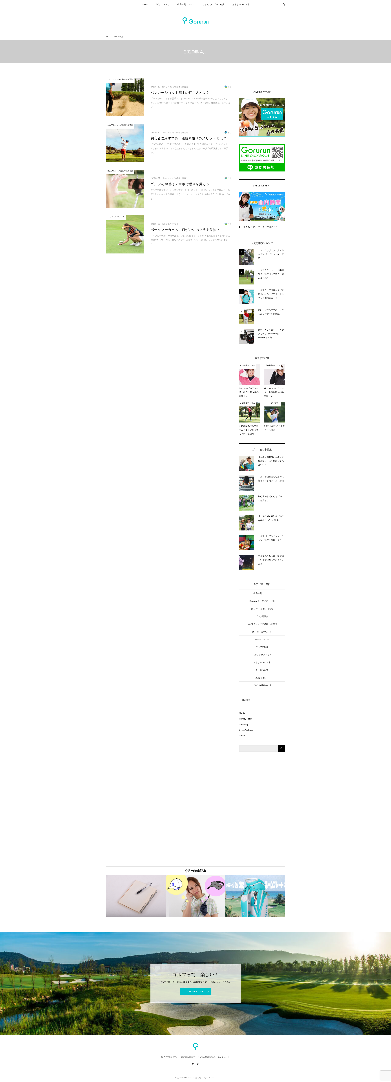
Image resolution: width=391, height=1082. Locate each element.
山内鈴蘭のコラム (185, 4)
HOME (145, 4)
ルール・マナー (261, 639)
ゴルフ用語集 (262, 616)
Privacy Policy (245, 719)
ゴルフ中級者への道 (262, 685)
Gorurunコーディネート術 (262, 601)
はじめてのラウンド (262, 631)
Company (243, 724)
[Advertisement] (262, 805)
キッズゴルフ (262, 670)
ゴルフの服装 (262, 647)
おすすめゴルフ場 (240, 4)
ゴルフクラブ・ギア (262, 654)
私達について (162, 4)
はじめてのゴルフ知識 (213, 4)
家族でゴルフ (262, 677)
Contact (243, 735)
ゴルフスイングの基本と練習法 (262, 624)
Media (242, 713)
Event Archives (246, 730)
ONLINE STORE (195, 991)
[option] (136, 895)
